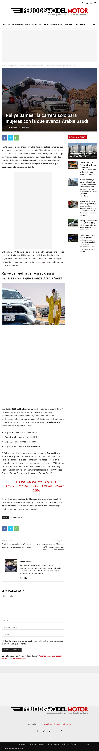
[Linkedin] (87, 3)
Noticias (6, 24)
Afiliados (65, 744)
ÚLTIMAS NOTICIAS (77, 137)
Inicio (4, 65)
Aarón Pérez (13, 127)
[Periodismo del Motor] (49, 13)
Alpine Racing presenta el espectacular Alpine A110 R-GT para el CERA (36, 486)
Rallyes (21, 65)
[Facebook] (78, 3)
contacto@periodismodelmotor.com (55, 724)
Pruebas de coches (39, 24)
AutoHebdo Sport (17, 517)
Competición (56, 24)
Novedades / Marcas (20, 24)
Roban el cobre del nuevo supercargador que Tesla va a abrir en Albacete (82, 153)
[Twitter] (91, 3)
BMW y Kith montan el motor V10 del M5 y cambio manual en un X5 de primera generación (88, 225)
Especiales (69, 24)
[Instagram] (82, 3)
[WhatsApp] (16, 137)
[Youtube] (95, 3)
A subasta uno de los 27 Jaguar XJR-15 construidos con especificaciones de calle (50, 547)
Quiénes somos (76, 744)
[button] (94, 24)
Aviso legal (22, 744)
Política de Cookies (53, 744)
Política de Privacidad (36, 744)
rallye (40, 262)
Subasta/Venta (80, 24)
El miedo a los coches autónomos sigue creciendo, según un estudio (16, 545)
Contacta (88, 744)
